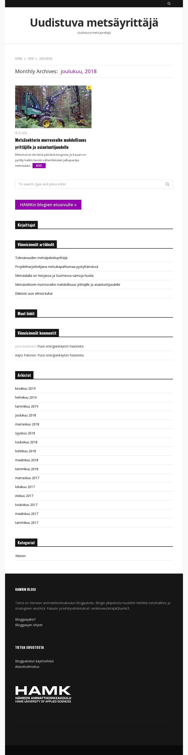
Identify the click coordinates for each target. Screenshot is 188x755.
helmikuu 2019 (26, 397)
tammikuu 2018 (26, 469)
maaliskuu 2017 (26, 513)
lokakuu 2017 (25, 487)
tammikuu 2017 (26, 522)
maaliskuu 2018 (26, 460)
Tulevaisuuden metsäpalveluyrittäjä (41, 257)
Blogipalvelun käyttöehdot (34, 661)
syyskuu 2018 (25, 433)
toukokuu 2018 (26, 442)
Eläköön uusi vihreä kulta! (34, 293)
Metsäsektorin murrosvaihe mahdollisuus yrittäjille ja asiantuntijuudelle (50, 143)
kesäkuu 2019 (25, 388)
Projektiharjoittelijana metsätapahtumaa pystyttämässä (56, 266)
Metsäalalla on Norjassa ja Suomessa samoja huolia (54, 275)
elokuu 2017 (24, 496)
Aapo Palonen (25, 355)
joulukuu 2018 (25, 415)
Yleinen (20, 556)
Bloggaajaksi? (25, 619)
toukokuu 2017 (26, 504)
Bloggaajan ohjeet (29, 625)
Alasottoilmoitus (27, 666)
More (39, 165)
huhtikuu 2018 (25, 451)
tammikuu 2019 (26, 406)
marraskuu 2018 (27, 424)
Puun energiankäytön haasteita (60, 346)
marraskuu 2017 (27, 478)
